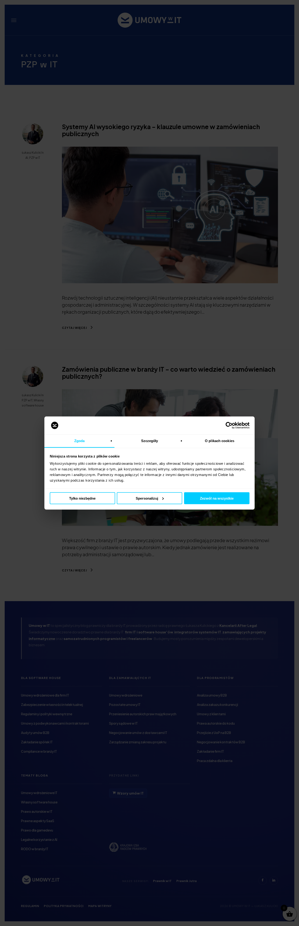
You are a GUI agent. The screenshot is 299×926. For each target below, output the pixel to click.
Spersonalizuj (147, 498)
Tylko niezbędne (82, 498)
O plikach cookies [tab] (219, 441)
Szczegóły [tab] (149, 441)
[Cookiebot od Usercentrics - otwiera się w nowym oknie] (229, 425)
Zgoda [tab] (79, 441)
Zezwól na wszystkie (217, 498)
